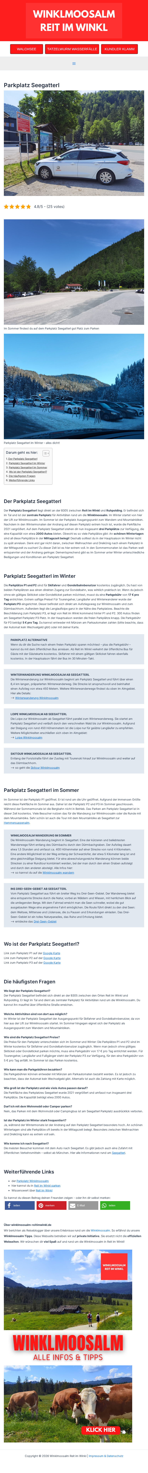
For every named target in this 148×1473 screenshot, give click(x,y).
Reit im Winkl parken (47, 1185)
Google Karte (51, 953)
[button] (20, 1205)
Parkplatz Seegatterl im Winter (27, 463)
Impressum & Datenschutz (106, 1456)
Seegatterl (118, 1153)
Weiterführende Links (22, 480)
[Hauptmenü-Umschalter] (74, 64)
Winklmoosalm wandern (58, 872)
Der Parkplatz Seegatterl (22, 458)
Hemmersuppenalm (16, 823)
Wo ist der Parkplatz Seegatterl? (28, 471)
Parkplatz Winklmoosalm (33, 1181)
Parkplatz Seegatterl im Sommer (28, 467)
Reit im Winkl (44, 1190)
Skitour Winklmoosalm (45, 767)
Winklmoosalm (100, 1230)
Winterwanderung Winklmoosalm (37, 698)
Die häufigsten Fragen (22, 475)
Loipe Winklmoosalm (28, 737)
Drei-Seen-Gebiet (45, 921)
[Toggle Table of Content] (44, 453)
